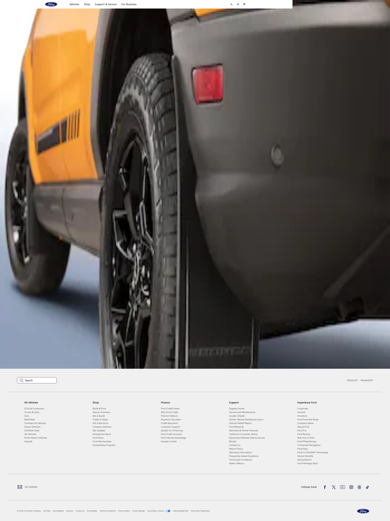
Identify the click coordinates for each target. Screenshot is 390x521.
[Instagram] (351, 487)
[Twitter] (334, 487)
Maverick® (367, 380)
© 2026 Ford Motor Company (29, 511)
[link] (46, 511)
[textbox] (37, 380)
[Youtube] (342, 487)
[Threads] (359, 487)
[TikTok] (367, 487)
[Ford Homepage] (363, 511)
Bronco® (352, 380)
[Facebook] (326, 487)
